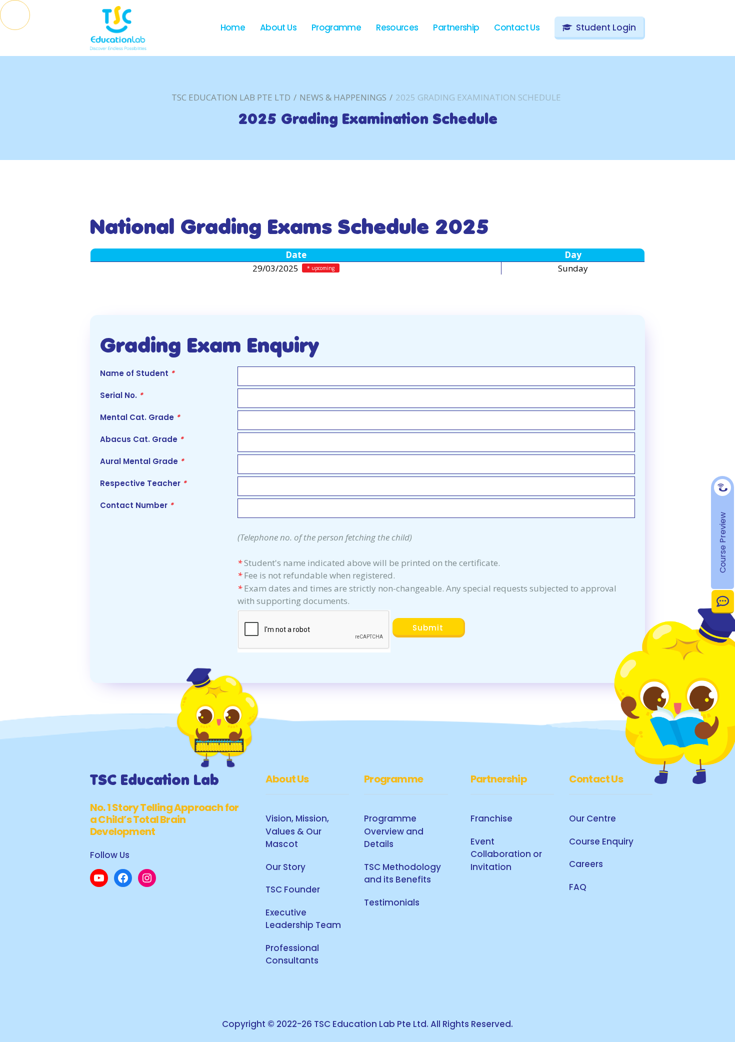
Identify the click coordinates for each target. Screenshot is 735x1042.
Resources (397, 28)
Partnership (456, 28)
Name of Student (137, 373)
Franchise (491, 818)
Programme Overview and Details (394, 831)
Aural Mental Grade (142, 461)
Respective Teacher (143, 483)
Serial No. (121, 395)
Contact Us (723, 601)
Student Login (606, 28)
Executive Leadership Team (303, 919)
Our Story (286, 867)
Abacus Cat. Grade (142, 439)
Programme (336, 28)
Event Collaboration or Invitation (506, 854)
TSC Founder (293, 890)
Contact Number (137, 505)
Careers (586, 864)
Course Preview (722, 542)
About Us (278, 28)
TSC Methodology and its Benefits (402, 873)
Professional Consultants (292, 954)
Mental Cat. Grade (140, 417)
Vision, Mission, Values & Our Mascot (297, 831)
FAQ (577, 887)
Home (232, 28)
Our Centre (592, 818)
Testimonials (392, 902)
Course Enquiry (601, 842)
